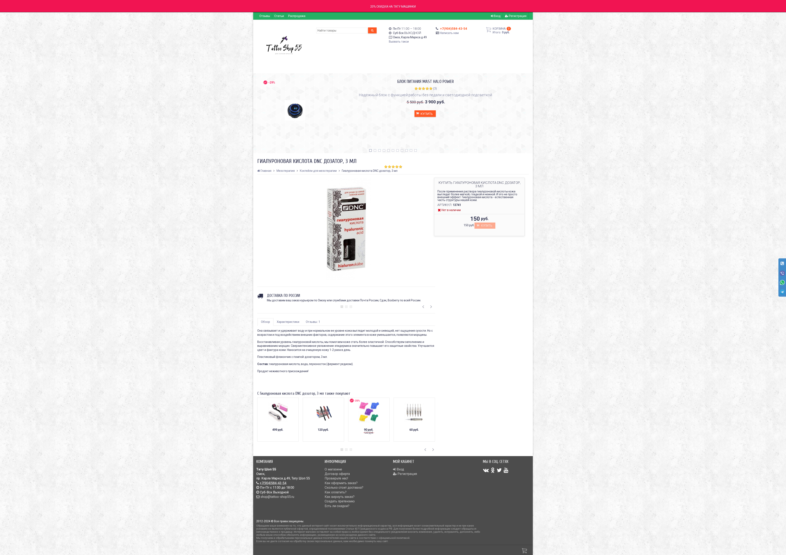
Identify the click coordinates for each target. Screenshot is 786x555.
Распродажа (296, 16)
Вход (497, 16)
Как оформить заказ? (341, 483)
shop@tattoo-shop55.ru (277, 497)
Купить (426, 114)
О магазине (333, 469)
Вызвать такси (399, 41)
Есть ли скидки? (337, 506)
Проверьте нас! (336, 478)
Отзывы (264, 16)
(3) (435, 88)
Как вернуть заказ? (340, 497)
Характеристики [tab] (288, 322)
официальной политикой (393, 537)
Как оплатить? (336, 492)
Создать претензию (340, 501)
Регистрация (517, 16)
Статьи (279, 16)
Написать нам (449, 33)
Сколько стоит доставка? (344, 487)
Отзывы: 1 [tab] (313, 322)
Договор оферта (337, 474)
